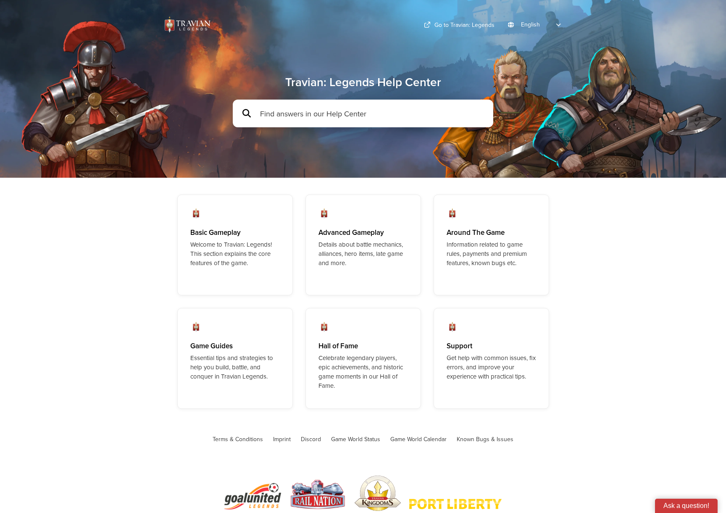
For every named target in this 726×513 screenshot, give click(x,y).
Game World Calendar (418, 439)
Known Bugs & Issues (485, 439)
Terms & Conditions (238, 439)
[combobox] (372, 113)
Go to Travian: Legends (464, 25)
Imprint (282, 439)
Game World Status (355, 439)
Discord (311, 439)
